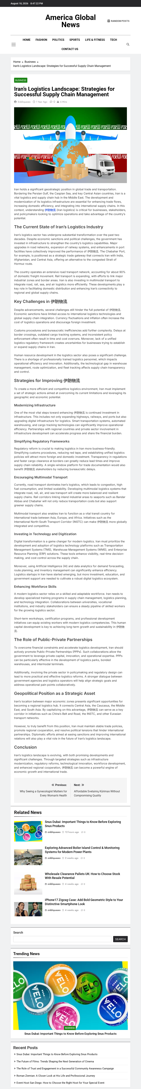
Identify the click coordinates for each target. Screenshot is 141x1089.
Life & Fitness (95, 39)
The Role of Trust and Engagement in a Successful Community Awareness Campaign (65, 1068)
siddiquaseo (24, 101)
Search (18, 932)
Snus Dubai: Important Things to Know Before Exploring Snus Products (70, 1033)
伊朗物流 (50, 210)
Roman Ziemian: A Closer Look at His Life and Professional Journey (56, 1075)
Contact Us (70, 49)
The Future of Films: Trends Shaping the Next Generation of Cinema (55, 1061)
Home (26, 39)
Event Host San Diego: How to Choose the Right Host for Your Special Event (60, 1082)
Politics (58, 39)
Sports (74, 39)
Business (20, 80)
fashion (41, 39)
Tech (113, 39)
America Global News (70, 21)
